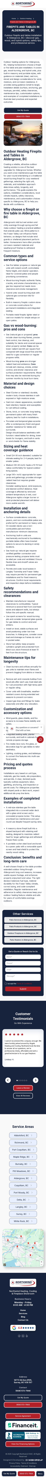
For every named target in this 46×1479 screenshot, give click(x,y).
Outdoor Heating (25, 18)
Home (14, 18)
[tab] (17, 1080)
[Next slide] (35, 1080)
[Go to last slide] (8, 1080)
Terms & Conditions (24, 984)
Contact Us (23, 1320)
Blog (23, 1317)
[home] (23, 4)
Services (23, 1313)
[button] (40, 1474)
